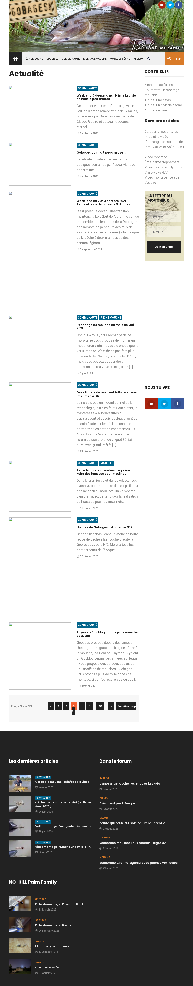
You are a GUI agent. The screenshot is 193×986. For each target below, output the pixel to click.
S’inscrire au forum (159, 85)
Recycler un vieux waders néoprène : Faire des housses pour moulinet (104, 472)
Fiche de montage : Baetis (53, 925)
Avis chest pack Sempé (117, 803)
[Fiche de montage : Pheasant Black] (20, 903)
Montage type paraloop (52, 946)
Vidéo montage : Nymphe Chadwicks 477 (63, 847)
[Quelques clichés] (20, 966)
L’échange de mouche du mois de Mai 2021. (105, 326)
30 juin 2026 (46, 811)
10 (100, 706)
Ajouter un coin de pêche (163, 105)
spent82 (40, 899)
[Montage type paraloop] (20, 945)
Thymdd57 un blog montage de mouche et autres (107, 634)
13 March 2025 (47, 909)
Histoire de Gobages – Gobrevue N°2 (104, 527)
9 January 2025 (48, 972)
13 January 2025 (49, 951)
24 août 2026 (46, 787)
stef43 (39, 941)
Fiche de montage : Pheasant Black (59, 904)
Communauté (71, 58)
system (104, 778)
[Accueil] (96, 26)
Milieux (138, 58)
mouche (104, 857)
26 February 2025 (49, 930)
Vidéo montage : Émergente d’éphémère (63, 826)
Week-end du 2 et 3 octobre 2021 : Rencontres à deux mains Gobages (103, 202)
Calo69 (103, 817)
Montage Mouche (94, 58)
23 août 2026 (110, 808)
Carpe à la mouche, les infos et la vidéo (62, 782)
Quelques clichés (47, 967)
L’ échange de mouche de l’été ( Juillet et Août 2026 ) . (164, 147)
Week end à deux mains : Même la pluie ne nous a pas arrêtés (106, 97)
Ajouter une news (158, 100)
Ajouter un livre (156, 110)
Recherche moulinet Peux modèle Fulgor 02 (132, 843)
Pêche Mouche (33, 58)
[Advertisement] (74, 285)
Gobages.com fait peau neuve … (101, 152)
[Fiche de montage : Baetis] (20, 924)
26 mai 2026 (46, 852)
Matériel (52, 58)
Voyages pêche (120, 58)
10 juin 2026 (46, 831)
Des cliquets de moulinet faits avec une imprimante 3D (107, 394)
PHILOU (103, 797)
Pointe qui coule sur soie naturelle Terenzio (132, 823)
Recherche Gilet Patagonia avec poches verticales (138, 863)
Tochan (104, 837)
